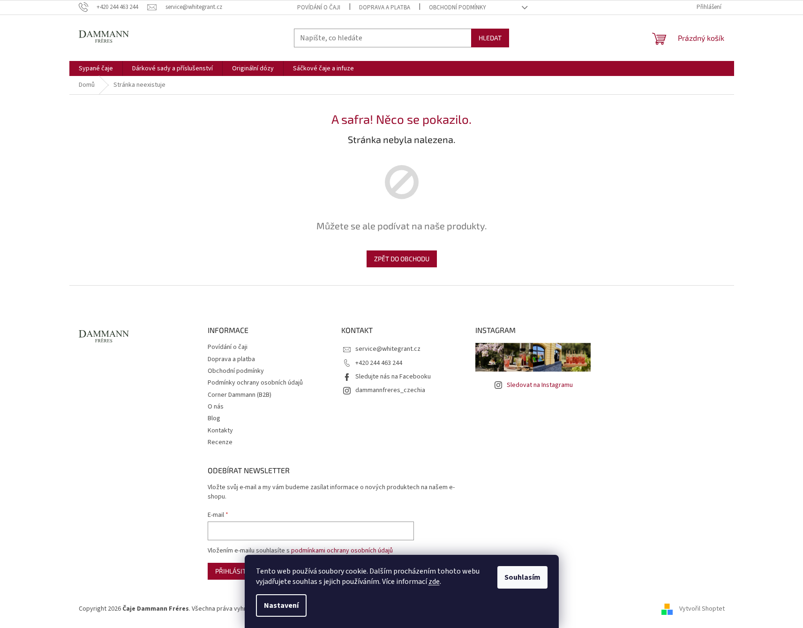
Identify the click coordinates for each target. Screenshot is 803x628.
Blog (214, 418)
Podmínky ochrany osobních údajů (255, 382)
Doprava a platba (384, 7)
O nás (216, 406)
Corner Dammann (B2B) (239, 395)
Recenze (220, 442)
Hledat (490, 38)
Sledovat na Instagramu (540, 385)
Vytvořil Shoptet (702, 608)
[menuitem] (95, 68)
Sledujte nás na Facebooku (393, 376)
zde (434, 581)
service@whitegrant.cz (387, 349)
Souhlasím (522, 577)
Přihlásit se (235, 571)
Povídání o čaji (318, 7)
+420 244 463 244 (378, 363)
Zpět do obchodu (401, 259)
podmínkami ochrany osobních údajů (342, 550)
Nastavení (281, 605)
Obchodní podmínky (457, 7)
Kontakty (220, 430)
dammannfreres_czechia (390, 390)
